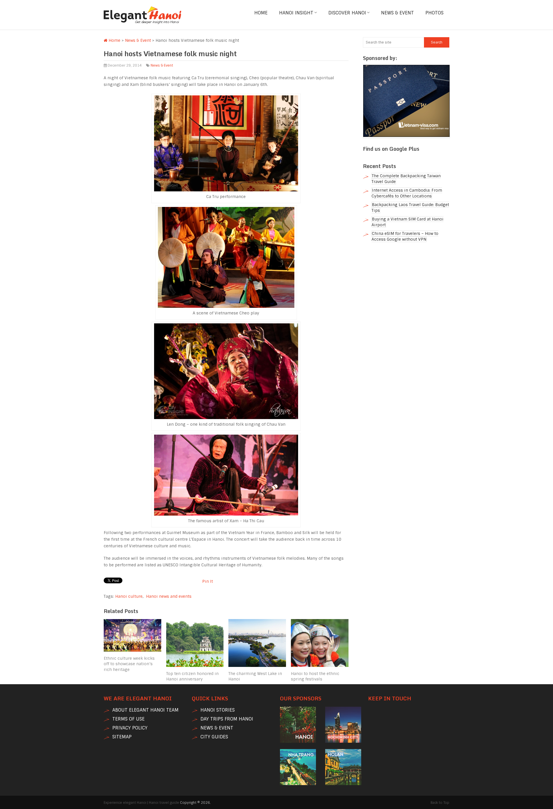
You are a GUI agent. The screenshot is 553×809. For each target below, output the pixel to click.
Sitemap (122, 737)
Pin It (207, 581)
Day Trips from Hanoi (226, 719)
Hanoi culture (129, 596)
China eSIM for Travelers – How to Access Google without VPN (405, 236)
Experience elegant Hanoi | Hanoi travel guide (141, 802)
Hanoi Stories (217, 710)
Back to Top (440, 802)
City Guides (214, 737)
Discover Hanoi (347, 13)
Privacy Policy (129, 728)
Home (261, 13)
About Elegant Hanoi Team (145, 710)
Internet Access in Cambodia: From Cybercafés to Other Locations (407, 193)
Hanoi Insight (296, 13)
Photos (434, 13)
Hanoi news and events (169, 596)
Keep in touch (389, 698)
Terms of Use (128, 719)
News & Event (397, 13)
